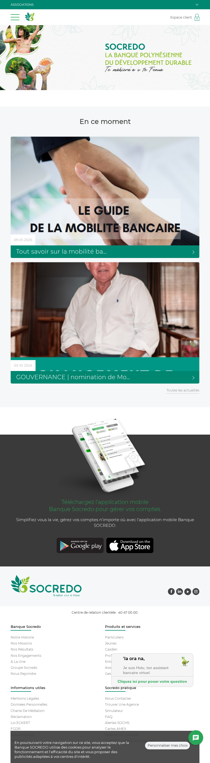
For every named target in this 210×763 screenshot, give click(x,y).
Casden (111, 649)
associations (22, 5)
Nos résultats (22, 649)
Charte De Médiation (28, 711)
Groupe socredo (24, 668)
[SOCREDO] (29, 19)
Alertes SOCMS (117, 723)
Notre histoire (22, 637)
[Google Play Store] (56, 546)
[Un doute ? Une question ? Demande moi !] (196, 738)
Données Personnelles (29, 704)
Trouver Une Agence (122, 704)
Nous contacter (118, 698)
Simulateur (114, 711)
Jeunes (110, 643)
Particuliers (114, 637)
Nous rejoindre (23, 674)
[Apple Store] (153, 546)
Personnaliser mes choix (168, 745)
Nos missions (21, 643)
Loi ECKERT (20, 723)
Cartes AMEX (115, 729)
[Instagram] (195, 592)
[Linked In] (179, 592)
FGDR (16, 729)
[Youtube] (187, 592)
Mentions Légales (25, 698)
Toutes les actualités (183, 390)
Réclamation (21, 717)
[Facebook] (171, 592)
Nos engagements (26, 656)
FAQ (108, 717)
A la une (18, 662)
